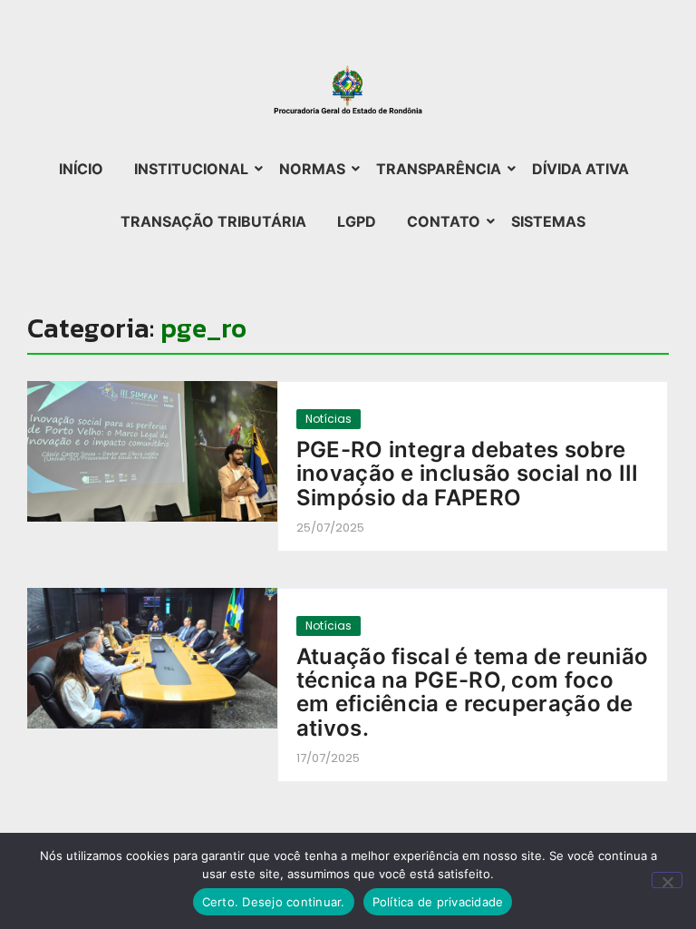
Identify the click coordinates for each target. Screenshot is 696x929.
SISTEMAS (548, 221)
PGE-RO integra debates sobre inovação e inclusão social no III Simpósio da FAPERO (467, 474)
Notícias (328, 418)
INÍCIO (81, 169)
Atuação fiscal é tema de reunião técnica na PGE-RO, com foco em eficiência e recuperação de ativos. (472, 693)
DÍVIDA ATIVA (580, 169)
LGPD (356, 221)
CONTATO (443, 221)
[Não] (667, 880)
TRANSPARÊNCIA (438, 169)
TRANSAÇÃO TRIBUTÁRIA (213, 221)
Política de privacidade (438, 902)
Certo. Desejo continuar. (273, 902)
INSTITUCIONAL (191, 169)
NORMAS (312, 169)
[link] (152, 451)
